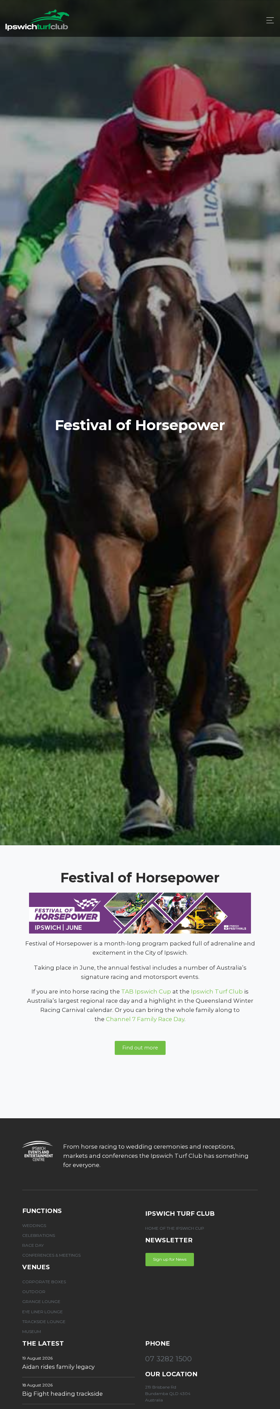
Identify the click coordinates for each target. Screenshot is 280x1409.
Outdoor (33, 1291)
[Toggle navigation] (268, 20)
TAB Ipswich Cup (146, 991)
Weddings (34, 1225)
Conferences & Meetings (51, 1255)
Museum (31, 1331)
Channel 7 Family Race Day (145, 1019)
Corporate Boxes (44, 1281)
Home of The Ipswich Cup (174, 1228)
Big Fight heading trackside (62, 1393)
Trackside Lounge (44, 1321)
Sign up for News (169, 1259)
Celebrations (38, 1235)
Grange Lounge (41, 1301)
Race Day (33, 1245)
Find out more (140, 1048)
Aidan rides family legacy (58, 1366)
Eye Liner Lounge (42, 1311)
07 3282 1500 (168, 1358)
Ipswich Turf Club (217, 991)
